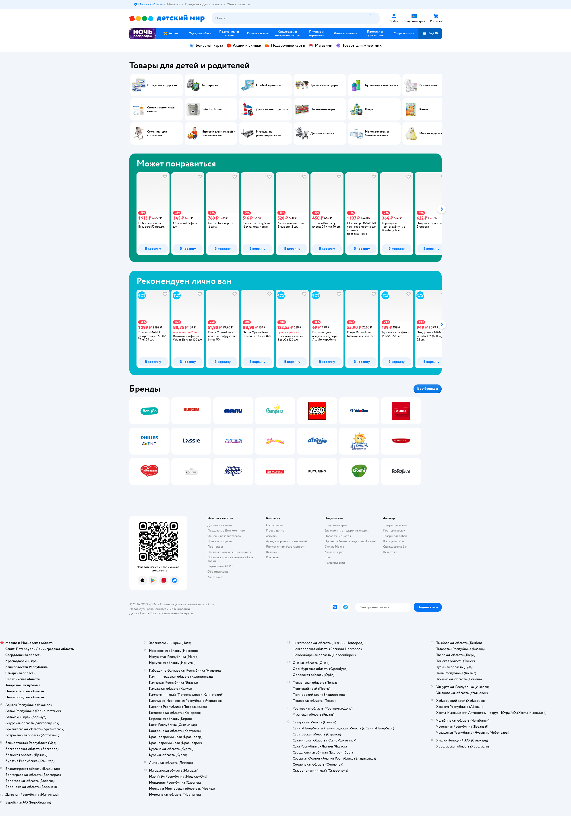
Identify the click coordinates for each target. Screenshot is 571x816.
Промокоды (215, 546)
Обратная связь (217, 571)
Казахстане (169, 613)
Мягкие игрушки (430, 133)
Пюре (369, 109)
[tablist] (285, 213)
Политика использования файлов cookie (230, 559)
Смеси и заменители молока (161, 109)
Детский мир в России (144, 613)
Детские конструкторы (272, 109)
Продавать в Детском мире (226, 530)
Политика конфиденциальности (229, 552)
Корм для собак (393, 541)
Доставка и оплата (219, 525)
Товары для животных (362, 45)
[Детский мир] (167, 18)
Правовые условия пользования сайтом (187, 604)
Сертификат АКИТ (220, 566)
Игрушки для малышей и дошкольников (218, 133)
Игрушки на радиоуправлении (268, 133)
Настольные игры (322, 109)
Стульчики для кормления (157, 133)
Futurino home (211, 109)
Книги (423, 109)
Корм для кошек (394, 530)
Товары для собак (395, 536)
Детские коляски (322, 133)
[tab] (149, 213)
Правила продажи (219, 541)
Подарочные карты (288, 45)
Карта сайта (215, 577)
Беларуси (186, 613)
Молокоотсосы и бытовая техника (377, 133)
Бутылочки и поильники (382, 85)
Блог (328, 557)
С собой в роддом (268, 85)
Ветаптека (390, 552)
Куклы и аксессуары (324, 85)
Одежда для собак (395, 546)
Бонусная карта (209, 45)
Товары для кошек (395, 525)
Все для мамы (428, 85)
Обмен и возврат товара (224, 536)
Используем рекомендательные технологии (159, 609)
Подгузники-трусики (162, 85)
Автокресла (210, 85)
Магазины (324, 45)
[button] (430, 33)
